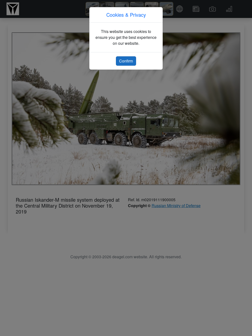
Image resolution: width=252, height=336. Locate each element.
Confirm (126, 61)
